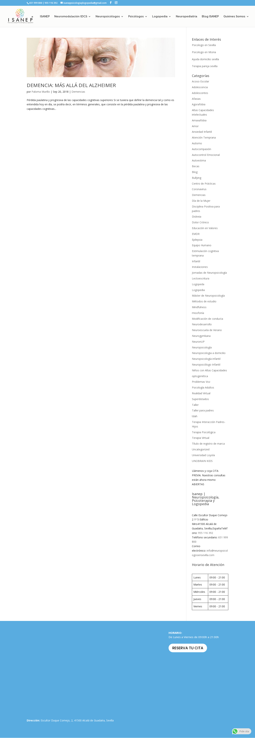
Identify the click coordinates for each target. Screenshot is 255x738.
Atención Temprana (204, 137)
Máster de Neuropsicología (208, 295)
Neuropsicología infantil (206, 359)
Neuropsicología (202, 347)
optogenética (200, 376)
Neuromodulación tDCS (70, 16)
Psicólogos (136, 16)
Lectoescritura (200, 278)
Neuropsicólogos (108, 16)
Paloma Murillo (41, 91)
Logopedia (159, 16)
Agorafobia (198, 104)
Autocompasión (201, 149)
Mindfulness (199, 307)
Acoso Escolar (200, 81)
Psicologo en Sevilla (204, 45)
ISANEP (45, 16)
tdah (194, 416)
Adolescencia (200, 87)
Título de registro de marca (208, 443)
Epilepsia (197, 239)
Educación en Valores (205, 228)
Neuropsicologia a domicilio (209, 353)
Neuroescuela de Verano (207, 330)
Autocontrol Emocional (206, 155)
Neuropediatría (186, 16)
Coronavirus (199, 189)
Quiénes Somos (234, 16)
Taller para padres (203, 410)
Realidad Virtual (201, 393)
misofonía (198, 313)
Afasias (196, 98)
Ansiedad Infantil (202, 131)
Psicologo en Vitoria (204, 52)
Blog (195, 172)
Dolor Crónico (200, 222)
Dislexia (196, 216)
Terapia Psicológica (203, 432)
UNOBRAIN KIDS (202, 461)
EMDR (196, 234)
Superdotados (200, 399)
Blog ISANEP (210, 16)
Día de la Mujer (201, 200)
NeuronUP (198, 341)
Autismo (197, 143)
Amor (195, 126)
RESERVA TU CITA (187, 648)
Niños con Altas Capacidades (209, 370)
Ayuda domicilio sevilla (205, 59)
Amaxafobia (199, 120)
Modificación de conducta (207, 318)
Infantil (196, 261)
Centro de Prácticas (204, 183)
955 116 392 (205, 533)
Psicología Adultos (203, 387)
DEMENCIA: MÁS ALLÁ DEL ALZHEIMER (71, 85)
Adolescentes (200, 93)
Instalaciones (200, 267)
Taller (195, 405)
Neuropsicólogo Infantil (206, 364)
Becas (195, 166)
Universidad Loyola (203, 455)
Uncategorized (200, 449)
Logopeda (198, 284)
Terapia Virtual (200, 438)
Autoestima (199, 160)
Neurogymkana (201, 336)
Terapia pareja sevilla (204, 66)
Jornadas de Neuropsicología (209, 272)
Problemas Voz (201, 381)
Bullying (196, 178)
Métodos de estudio (204, 301)
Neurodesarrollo (202, 324)
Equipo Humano (201, 245)
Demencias (78, 91)
